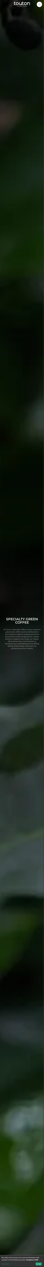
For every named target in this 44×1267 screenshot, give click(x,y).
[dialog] (22, 1261)
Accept (38, 1264)
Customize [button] (5, 1264)
